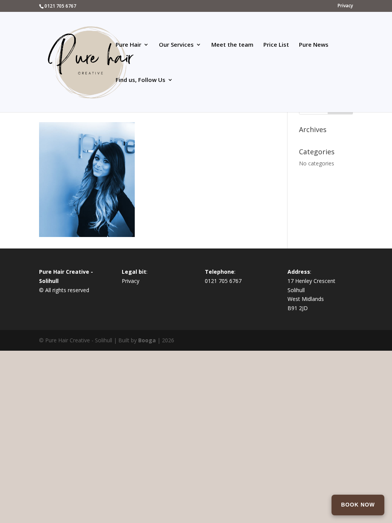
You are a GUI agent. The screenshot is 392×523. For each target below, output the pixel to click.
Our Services (176, 45)
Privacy (345, 6)
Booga (147, 340)
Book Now (358, 505)
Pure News (313, 45)
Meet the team (232, 45)
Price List (276, 45)
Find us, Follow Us (140, 80)
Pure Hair (128, 45)
